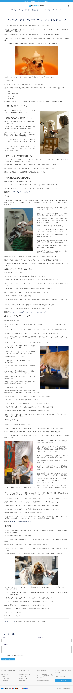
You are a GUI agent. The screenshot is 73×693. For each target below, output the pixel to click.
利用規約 (22, 680)
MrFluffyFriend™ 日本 (66, 688)
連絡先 (3, 676)
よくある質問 (5, 678)
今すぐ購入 (4, 680)
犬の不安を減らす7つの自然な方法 (20, 192)
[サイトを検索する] (65, 6)
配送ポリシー (23, 678)
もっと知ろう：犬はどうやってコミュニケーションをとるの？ (28, 312)
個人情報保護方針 (24, 674)
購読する (63, 680)
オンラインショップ (10, 621)
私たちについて (6, 674)
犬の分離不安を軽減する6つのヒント (20, 521)
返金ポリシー (23, 676)
